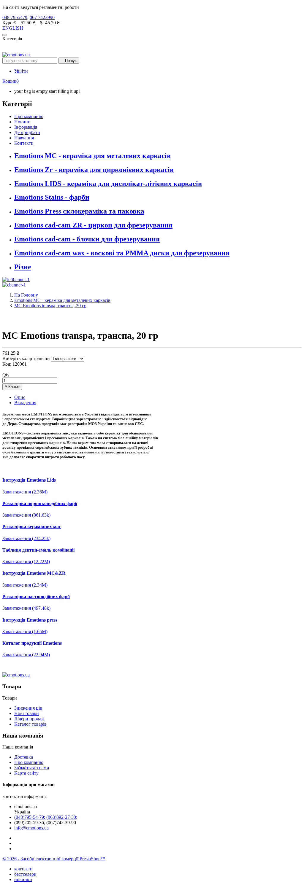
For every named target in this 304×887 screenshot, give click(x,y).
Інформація (25, 127)
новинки (23, 879)
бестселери (25, 874)
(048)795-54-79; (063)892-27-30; (45, 817)
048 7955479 (14, 17)
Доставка (23, 756)
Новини (22, 121)
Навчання (24, 137)
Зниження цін (28, 708)
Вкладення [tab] (25, 402)
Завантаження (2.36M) (25, 491)
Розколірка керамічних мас (31, 526)
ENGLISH (12, 28)
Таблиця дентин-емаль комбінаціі (38, 549)
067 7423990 (42, 17)
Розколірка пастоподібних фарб (36, 596)
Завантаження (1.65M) (25, 631)
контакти (23, 868)
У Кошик (12, 387)
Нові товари (26, 713)
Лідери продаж (29, 718)
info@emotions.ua (31, 827)
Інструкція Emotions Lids (29, 479)
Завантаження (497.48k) (26, 608)
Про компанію (28, 116)
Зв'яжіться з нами (31, 767)
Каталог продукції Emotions (32, 643)
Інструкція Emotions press (29, 619)
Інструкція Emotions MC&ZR (34, 573)
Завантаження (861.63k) (26, 514)
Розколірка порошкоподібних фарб (39, 503)
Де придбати (27, 132)
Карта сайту (26, 772)
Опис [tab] (19, 397)
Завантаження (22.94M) (26, 654)
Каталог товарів (30, 724)
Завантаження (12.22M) (26, 561)
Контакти (24, 143)
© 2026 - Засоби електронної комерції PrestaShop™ (53, 858)
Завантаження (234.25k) (26, 538)
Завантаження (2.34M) (25, 584)
